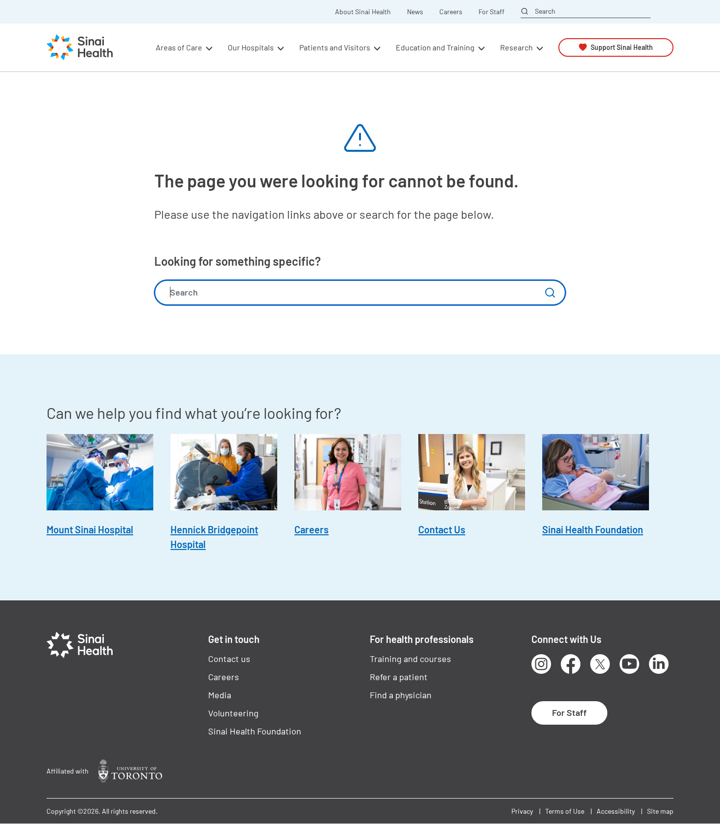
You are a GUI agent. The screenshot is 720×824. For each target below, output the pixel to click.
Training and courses (410, 658)
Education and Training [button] (435, 47)
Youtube (629, 664)
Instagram (541, 664)
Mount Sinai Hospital (90, 529)
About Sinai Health (363, 12)
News (415, 12)
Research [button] (516, 47)
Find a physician (401, 694)
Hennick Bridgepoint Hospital (214, 537)
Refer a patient (399, 676)
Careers (450, 12)
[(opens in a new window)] (130, 770)
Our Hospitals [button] (251, 47)
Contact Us (441, 529)
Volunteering (233, 713)
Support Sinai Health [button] (622, 47)
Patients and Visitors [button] (334, 47)
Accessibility (616, 811)
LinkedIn (659, 664)
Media (219, 694)
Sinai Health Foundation (592, 529)
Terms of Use (564, 811)
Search (545, 11)
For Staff (491, 12)
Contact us (229, 658)
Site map (660, 811)
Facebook (570, 664)
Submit (550, 292)
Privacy (522, 811)
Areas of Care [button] (179, 47)
